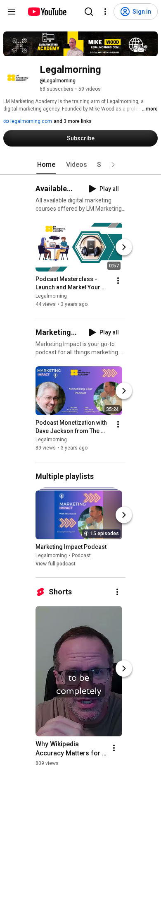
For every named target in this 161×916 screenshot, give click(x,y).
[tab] (46, 165)
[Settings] (105, 12)
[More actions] (118, 280)
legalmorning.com (30, 121)
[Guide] (12, 12)
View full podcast (56, 564)
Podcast (81, 555)
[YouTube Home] (46, 11)
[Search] (89, 12)
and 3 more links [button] (73, 121)
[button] (113, 165)
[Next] (124, 247)
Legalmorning (51, 296)
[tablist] (80, 165)
